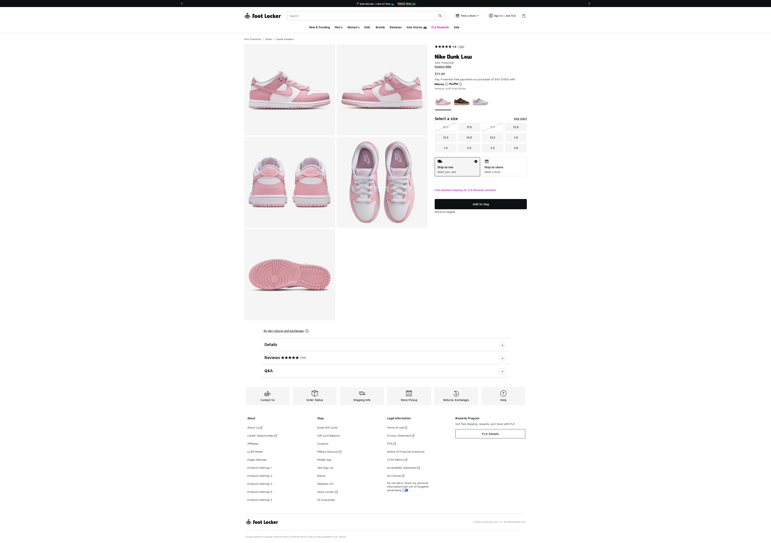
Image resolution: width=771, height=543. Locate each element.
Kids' (367, 27)
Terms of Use (395, 427)
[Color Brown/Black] (462, 101)
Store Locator (326, 491)
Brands (380, 27)
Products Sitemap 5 (259, 499)
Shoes (268, 39)
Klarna (321, 475)
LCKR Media (255, 451)
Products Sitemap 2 (259, 475)
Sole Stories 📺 (417, 27)
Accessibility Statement (402, 467)
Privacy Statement (399, 435)
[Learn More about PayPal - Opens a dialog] (460, 84)
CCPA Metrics (395, 459)
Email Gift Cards (327, 427)
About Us (253, 427)
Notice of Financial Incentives (405, 451)
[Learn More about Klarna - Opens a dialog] (446, 84)
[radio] (457, 166)
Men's (339, 27)
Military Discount (327, 451)
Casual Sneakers (285, 39)
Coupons (322, 443)
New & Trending (319, 27)
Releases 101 (325, 483)
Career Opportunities (260, 435)
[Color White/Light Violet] (480, 101)
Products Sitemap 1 (259, 467)
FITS (390, 443)
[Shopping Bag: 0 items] (523, 15)
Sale (456, 27)
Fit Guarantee (326, 499)
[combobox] (366, 15)
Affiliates (252, 443)
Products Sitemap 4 (259, 491)
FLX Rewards (440, 27)
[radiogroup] (481, 166)
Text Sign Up (325, 467)
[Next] (589, 3)
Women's (353, 27)
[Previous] (182, 3)
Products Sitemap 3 (259, 483)
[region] (385, 3)
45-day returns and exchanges (283, 331)
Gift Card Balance (328, 435)
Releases (396, 27)
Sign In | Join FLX (505, 15)
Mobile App (324, 459)
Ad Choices (394, 475)
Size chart (520, 118)
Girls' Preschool (252, 39)
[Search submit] (440, 15)
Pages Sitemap (256, 459)
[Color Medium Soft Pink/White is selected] (443, 101)
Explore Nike (443, 66)
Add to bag (481, 204)
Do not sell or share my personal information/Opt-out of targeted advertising (407, 486)
